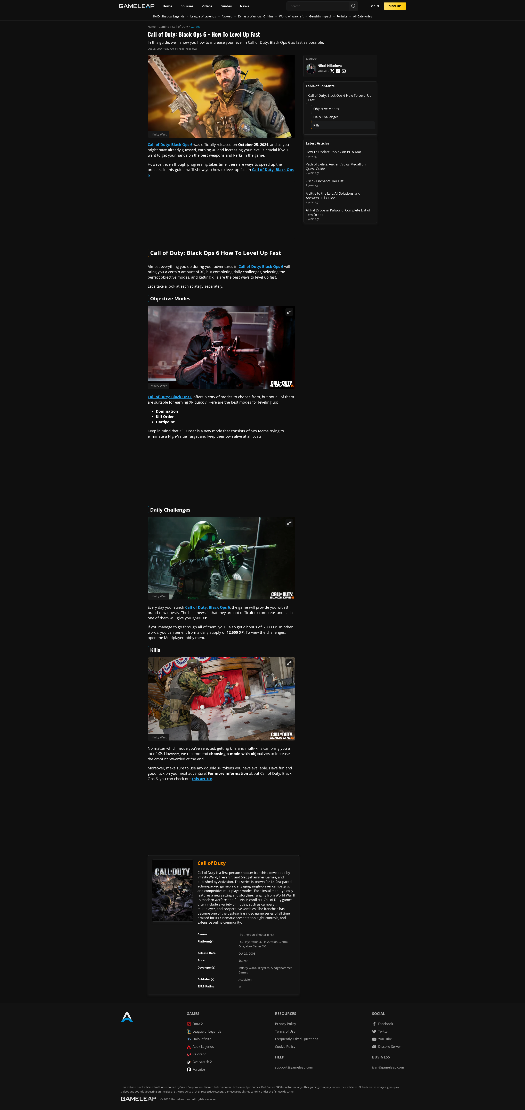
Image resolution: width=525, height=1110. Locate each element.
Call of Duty (180, 27)
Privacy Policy (285, 1024)
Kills (316, 125)
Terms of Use (285, 1031)
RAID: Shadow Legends (169, 16)
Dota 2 (198, 1024)
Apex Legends (203, 1046)
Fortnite (342, 16)
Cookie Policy (285, 1046)
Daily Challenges (326, 117)
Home (152, 27)
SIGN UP (395, 6)
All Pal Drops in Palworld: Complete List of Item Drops (338, 212)
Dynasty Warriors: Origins (255, 16)
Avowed (227, 16)
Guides (195, 27)
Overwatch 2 (202, 1061)
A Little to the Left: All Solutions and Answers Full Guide (333, 195)
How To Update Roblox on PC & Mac (334, 152)
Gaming (164, 27)
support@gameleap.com (294, 1067)
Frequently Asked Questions (296, 1039)
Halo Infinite (202, 1039)
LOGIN (374, 6)
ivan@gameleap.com (388, 1067)
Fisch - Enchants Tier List (325, 181)
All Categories (362, 16)
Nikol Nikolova (188, 49)
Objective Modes (326, 109)
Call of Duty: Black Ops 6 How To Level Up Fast (340, 97)
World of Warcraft (291, 16)
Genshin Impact (320, 16)
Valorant (199, 1054)
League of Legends (203, 16)
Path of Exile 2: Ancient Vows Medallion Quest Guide (336, 166)
